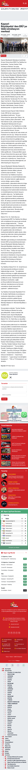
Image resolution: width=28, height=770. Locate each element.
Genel (9, 709)
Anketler (7, 749)
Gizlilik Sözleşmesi (18, 656)
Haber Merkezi (13, 374)
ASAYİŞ (9, 679)
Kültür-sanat (11, 718)
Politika (9, 711)
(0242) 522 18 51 (15, 624)
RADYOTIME (11, 674)
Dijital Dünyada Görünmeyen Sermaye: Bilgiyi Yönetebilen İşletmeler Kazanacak (15, 477)
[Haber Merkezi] (4, 375)
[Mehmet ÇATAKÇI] (4, 483)
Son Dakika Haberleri (21, 648)
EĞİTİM (9, 685)
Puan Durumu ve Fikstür (19, 645)
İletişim (11, 656)
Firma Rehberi (9, 742)
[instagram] (18, 665)
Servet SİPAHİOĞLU (13, 488)
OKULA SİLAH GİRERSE (14, 484)
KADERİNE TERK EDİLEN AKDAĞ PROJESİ (16, 491)
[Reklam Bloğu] (14, 413)
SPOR (9, 681)
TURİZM (9, 687)
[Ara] (23, 3)
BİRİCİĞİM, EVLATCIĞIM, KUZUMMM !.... (14, 498)
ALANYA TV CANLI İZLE (11, 8)
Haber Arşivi (7, 651)
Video (6, 738)
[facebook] (7, 665)
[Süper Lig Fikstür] (26, 552)
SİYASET (9, 678)
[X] (11, 633)
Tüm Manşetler (7, 648)
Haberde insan (11, 716)
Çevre (9, 714)
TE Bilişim (17, 660)
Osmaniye (10, 733)
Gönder (4, 399)
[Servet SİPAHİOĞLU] (4, 490)
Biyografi (7, 747)
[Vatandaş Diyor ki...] (4, 504)
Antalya (9, 722)
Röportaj (7, 745)
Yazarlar (7, 740)
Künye (7, 656)
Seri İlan (7, 744)
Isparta (9, 729)
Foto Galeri (8, 736)
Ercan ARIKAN (12, 474)
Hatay (9, 727)
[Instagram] (14, 633)
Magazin (10, 720)
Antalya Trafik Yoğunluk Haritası (6, 645)
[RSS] (19, 633)
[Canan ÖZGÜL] (4, 497)
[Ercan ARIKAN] (4, 476)
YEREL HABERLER (12, 703)
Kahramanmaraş (12, 734)
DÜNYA (9, 707)
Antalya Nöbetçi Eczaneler (7, 640)
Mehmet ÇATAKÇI (12, 482)
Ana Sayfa (8, 668)
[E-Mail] (10, 377)
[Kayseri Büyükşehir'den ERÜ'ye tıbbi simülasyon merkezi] (14, 46)
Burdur (9, 725)
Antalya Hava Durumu (19, 640)
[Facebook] (9, 633)
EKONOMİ (10, 683)
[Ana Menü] (25, 3)
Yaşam (9, 712)
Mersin (9, 731)
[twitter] (12, 665)
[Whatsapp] (16, 633)
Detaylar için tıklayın (14, 547)
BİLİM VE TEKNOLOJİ (13, 701)
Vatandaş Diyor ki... (13, 503)
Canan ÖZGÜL (12, 495)
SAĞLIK (9, 705)
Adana (9, 723)
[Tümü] (26, 471)
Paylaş (4, 55)
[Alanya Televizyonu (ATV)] (5, 3)
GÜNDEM (10, 676)
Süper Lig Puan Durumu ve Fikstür (16, 762)
